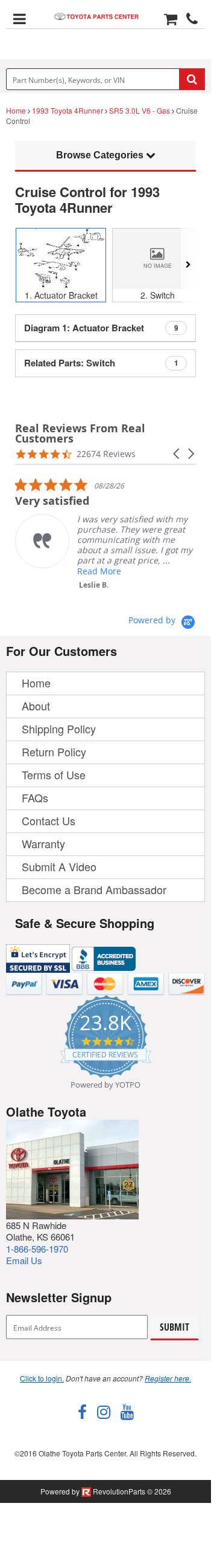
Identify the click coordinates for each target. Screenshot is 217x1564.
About (36, 705)
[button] (177, 454)
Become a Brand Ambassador (94, 889)
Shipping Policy (59, 728)
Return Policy (54, 751)
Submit (174, 1327)
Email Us (24, 1260)
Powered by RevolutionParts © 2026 (105, 1491)
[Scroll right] (188, 265)
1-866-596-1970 (37, 1248)
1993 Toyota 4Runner (67, 110)
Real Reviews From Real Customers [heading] (80, 433)
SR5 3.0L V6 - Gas (139, 110)
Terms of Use (54, 774)
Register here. (168, 1378)
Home (16, 110)
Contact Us (48, 820)
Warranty (43, 843)
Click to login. (42, 1378)
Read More (99, 571)
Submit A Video (59, 866)
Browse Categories (101, 155)
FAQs (35, 797)
